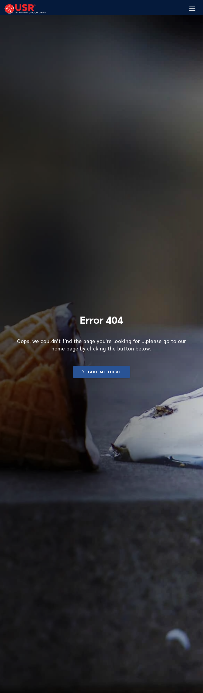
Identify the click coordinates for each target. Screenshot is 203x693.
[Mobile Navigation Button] (192, 8)
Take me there (104, 372)
